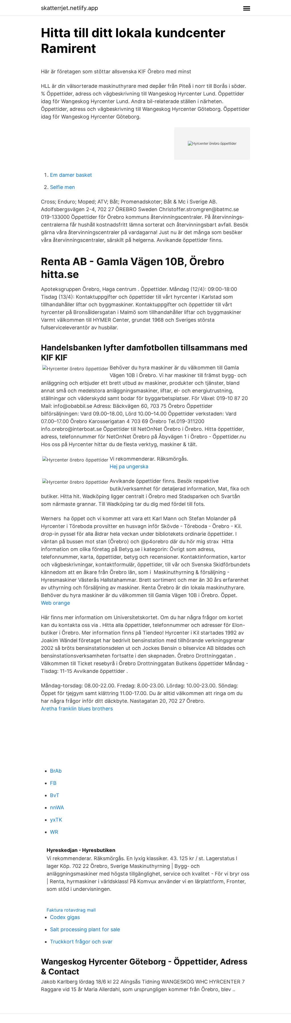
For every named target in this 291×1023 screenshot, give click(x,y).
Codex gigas (65, 917)
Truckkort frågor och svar (81, 942)
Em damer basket (71, 175)
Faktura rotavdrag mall (71, 910)
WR (54, 832)
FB (53, 783)
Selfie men (62, 187)
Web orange (55, 603)
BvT (54, 795)
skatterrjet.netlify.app (69, 8)
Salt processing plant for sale (85, 929)
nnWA (57, 807)
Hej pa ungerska (129, 466)
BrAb (56, 771)
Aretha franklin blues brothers (77, 709)
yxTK (56, 820)
